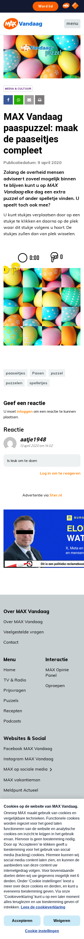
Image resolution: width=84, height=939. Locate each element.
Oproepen (55, 685)
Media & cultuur (18, 88)
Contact (11, 642)
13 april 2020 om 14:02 (36, 446)
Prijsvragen (15, 690)
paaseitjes (15, 373)
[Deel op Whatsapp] (18, 100)
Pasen (38, 373)
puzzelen (14, 382)
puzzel (57, 373)
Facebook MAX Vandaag (28, 748)
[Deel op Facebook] (8, 100)
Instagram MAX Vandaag (28, 758)
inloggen (25, 411)
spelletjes (38, 382)
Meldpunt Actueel (21, 790)
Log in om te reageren (60, 473)
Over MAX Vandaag (23, 621)
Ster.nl (55, 495)
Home (9, 669)
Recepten (13, 710)
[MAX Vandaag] (23, 23)
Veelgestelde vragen (24, 632)
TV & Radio (15, 680)
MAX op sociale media (26, 769)
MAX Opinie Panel (57, 672)
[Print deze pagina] (39, 100)
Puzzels (11, 700)
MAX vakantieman (22, 779)
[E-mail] (29, 100)
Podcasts (12, 721)
